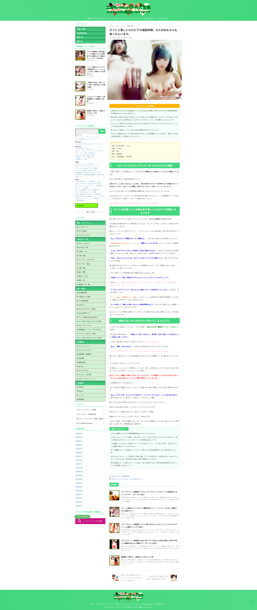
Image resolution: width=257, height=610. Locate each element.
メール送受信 (94, 168)
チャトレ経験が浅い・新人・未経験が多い (88, 190)
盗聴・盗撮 (101, 174)
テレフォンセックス (82, 166)
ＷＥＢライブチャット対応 (84, 183)
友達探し (99, 194)
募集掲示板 (80, 172)
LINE (113, 479)
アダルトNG (97, 183)
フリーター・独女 (82, 153)
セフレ (126, 479)
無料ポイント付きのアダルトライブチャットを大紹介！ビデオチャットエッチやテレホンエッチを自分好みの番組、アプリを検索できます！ (128, 604)
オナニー (117, 479)
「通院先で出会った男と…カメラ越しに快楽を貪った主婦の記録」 (96, 85)
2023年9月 (78, 475)
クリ (122, 479)
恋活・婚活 (80, 196)
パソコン (101, 144)
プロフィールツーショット (86, 379)
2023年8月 (78, 479)
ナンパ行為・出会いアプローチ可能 (86, 192)
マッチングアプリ (91, 139)
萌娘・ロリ (91, 157)
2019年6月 (78, 505)
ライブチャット (81, 137)
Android (79, 144)
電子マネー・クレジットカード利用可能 (88, 198)
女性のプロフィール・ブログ (93, 172)
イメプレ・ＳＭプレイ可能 (86, 333)
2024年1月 (78, 464)
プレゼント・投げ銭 (82, 168)
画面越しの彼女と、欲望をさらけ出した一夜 (137, 557)
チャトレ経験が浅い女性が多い (88, 317)
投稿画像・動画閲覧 (89, 174)
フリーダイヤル (94, 166)
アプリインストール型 (83, 185)
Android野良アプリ (82, 181)
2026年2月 (78, 441)
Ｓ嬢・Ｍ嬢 (80, 148)
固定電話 (81, 399)
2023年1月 (78, 494)
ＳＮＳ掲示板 (80, 139)
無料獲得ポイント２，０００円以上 (95, 196)
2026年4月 (78, 433)
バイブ (131, 479)
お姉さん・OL (89, 148)
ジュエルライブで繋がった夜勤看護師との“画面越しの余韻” (96, 99)
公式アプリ (91, 194)
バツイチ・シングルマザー (96, 151)
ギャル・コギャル (82, 151)
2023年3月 (78, 486)
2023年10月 (79, 471)
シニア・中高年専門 (97, 185)
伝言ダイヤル (92, 170)
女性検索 (79, 174)
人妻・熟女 (92, 153)
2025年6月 (78, 452)
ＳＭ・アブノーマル (84, 325)
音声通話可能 (80, 200)
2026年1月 (78, 445)
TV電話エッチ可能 (95, 181)
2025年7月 (78, 448)
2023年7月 (78, 483)
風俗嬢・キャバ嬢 (82, 159)
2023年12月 (79, 467)
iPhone (86, 144)
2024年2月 (78, 460)
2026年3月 (78, 437)
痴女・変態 (91, 155)
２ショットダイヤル (93, 137)
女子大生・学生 (81, 155)
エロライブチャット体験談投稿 (120, 476)
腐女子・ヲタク (81, 157)
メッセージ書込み (82, 170)
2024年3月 (78, 456)
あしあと (92, 164)
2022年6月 (78, 502)
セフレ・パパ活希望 (82, 188)
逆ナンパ (79, 176)
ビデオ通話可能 (81, 194)
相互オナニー (138, 479)
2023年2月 (78, 490)
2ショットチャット (82, 164)
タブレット (93, 144)
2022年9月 (78, 498)
